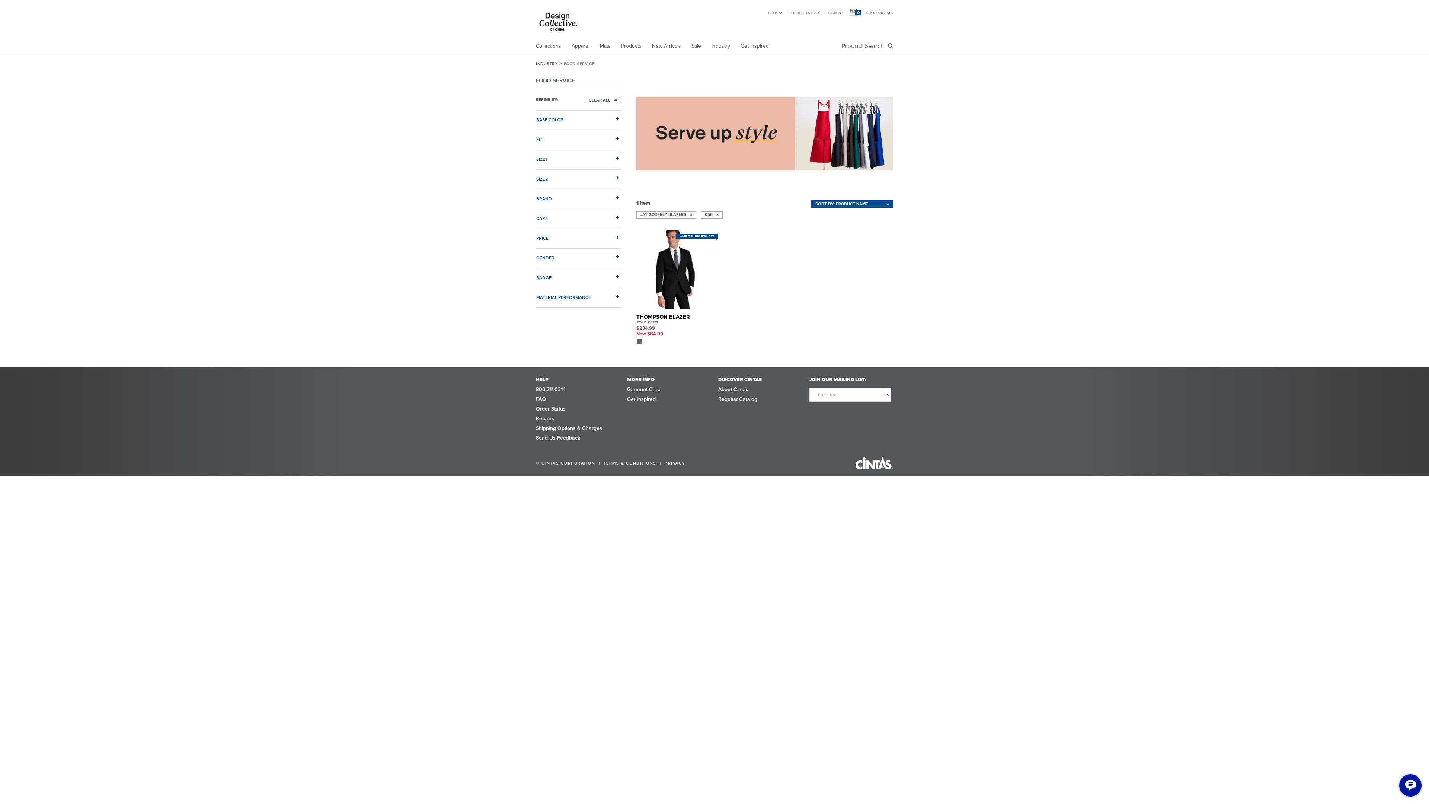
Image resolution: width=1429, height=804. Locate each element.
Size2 (542, 179)
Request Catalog (737, 399)
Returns (545, 418)
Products (631, 46)
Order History (805, 13)
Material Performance (563, 297)
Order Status (551, 409)
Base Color (549, 120)
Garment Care (644, 389)
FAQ (541, 399)
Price (542, 238)
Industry (721, 46)
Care (542, 218)
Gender (545, 258)
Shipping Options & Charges (569, 428)
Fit (539, 139)
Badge (544, 277)
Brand (544, 198)
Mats (605, 46)
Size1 (541, 159)
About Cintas (733, 389)
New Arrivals (666, 46)
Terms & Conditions (630, 463)
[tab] (578, 117)
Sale (696, 46)
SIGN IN (834, 13)
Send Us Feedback (558, 438)
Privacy (675, 463)
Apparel (580, 46)
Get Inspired (755, 46)
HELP (772, 13)
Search (864, 46)
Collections (548, 46)
